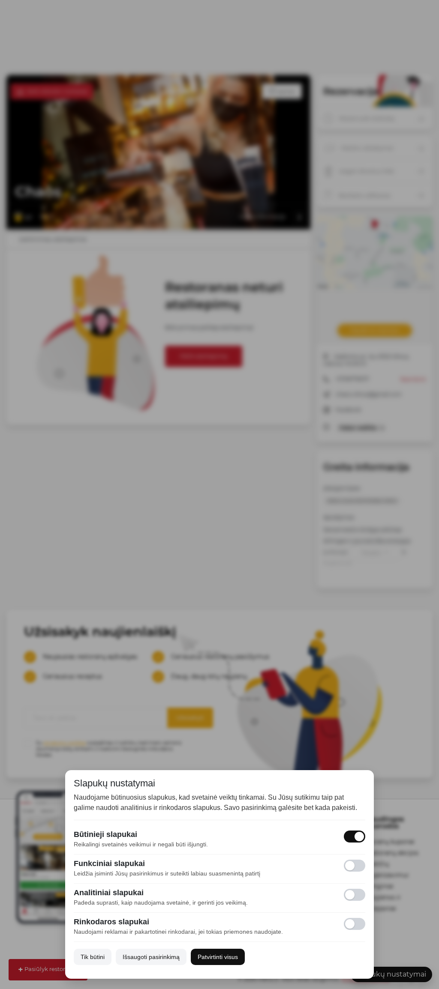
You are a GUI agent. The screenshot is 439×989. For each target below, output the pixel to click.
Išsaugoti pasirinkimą (151, 956)
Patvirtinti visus (218, 956)
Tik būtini (93, 956)
